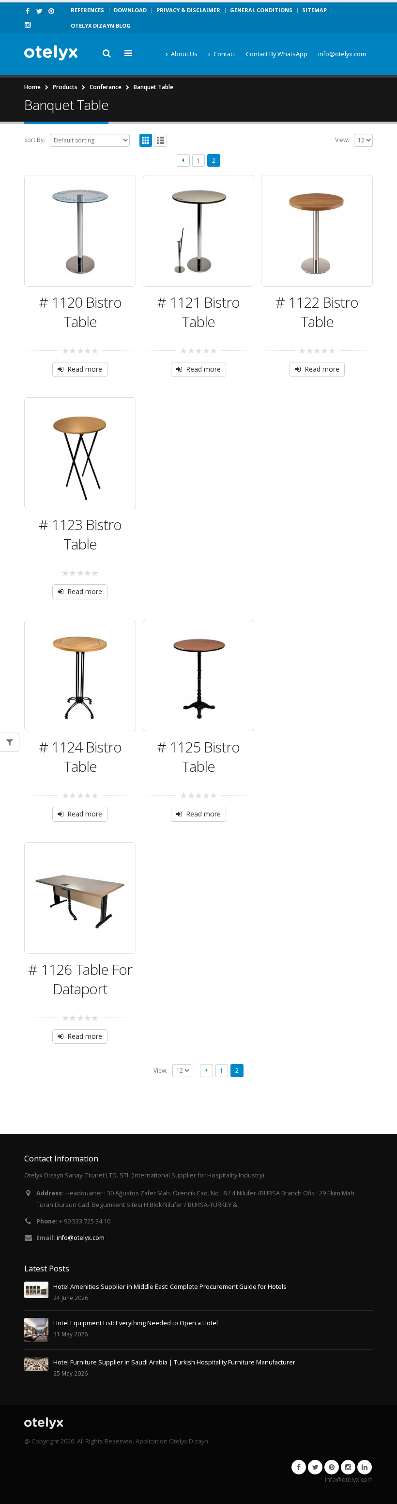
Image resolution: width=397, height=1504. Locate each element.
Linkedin (364, 1467)
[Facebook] (28, 11)
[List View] (160, 140)
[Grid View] (146, 140)
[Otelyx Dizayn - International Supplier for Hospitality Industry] (50, 53)
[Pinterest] (52, 11)
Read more (84, 369)
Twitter (315, 1467)
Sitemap (314, 10)
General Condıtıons (261, 10)
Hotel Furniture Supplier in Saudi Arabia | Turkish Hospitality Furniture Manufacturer (174, 1362)
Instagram (348, 1467)
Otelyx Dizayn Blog (101, 25)
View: (342, 140)
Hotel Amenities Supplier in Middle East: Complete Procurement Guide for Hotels (170, 1287)
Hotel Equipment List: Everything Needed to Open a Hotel (135, 1323)
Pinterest (331, 1467)
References (87, 10)
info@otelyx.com (342, 54)
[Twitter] (40, 11)
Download (130, 10)
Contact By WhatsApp (276, 54)
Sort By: (34, 140)
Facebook (298, 1467)
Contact (224, 54)
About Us (184, 54)
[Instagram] (28, 24)
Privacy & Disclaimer (188, 10)
